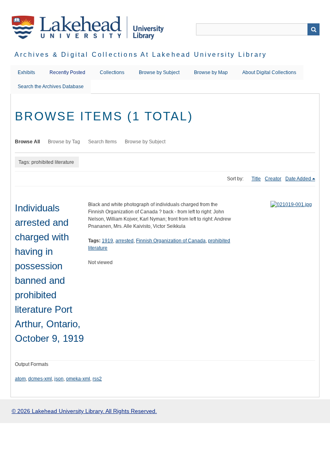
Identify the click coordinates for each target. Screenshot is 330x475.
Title (256, 179)
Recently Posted (67, 72)
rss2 (97, 379)
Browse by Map (211, 72)
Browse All (27, 142)
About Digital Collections (269, 72)
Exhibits (26, 72)
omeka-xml (78, 379)
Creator (273, 179)
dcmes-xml (40, 379)
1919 (107, 241)
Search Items (102, 142)
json (59, 379)
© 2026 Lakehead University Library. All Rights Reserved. (84, 411)
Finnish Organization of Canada (171, 241)
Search (313, 29)
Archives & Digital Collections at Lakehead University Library (140, 54)
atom (20, 379)
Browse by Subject (159, 72)
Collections (112, 72)
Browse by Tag (64, 142)
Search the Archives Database (51, 86)
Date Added (298, 179)
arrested (125, 241)
